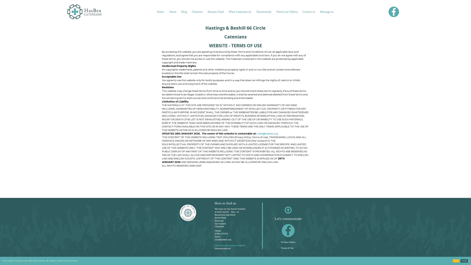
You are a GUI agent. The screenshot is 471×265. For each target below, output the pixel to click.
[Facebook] (288, 230)
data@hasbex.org (268, 133)
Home (160, 11)
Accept (464, 261)
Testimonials (263, 11)
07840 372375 (221, 233)
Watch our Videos (287, 11)
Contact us (308, 11)
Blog (184, 11)
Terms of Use (287, 248)
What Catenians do (240, 11)
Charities (197, 11)
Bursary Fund (216, 11)
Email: (218, 236)
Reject (456, 261)
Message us (327, 11)
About (172, 11)
